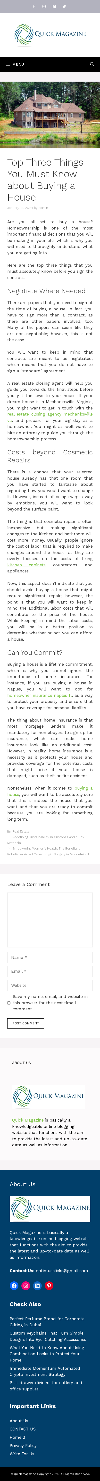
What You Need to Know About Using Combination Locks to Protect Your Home (47, 1353)
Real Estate (21, 831)
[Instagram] (44, 6)
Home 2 (17, 1437)
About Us (19, 1420)
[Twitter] (64, 6)
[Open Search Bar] (92, 64)
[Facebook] (34, 6)
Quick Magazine (28, 1120)
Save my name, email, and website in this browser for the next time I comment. (50, 1002)
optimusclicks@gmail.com (62, 1270)
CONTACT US (23, 1429)
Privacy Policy (23, 1445)
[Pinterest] (54, 6)
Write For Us (22, 1453)
